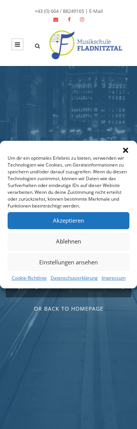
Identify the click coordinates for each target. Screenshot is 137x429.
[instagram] (82, 19)
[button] (125, 150)
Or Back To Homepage (69, 308)
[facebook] (69, 19)
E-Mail (96, 11)
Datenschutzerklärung (74, 278)
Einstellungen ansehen (68, 262)
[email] (55, 19)
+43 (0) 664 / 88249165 (59, 11)
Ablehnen (68, 241)
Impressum (114, 278)
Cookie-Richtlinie (29, 278)
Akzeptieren (68, 220)
